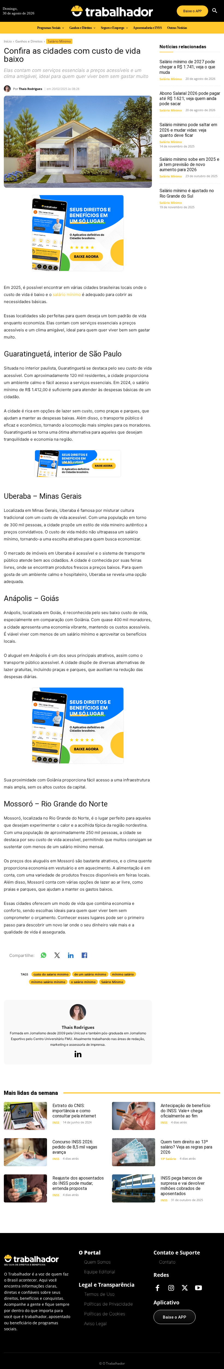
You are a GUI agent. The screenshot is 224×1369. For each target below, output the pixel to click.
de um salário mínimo (90, 974)
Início (8, 41)
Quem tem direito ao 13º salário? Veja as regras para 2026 (186, 1147)
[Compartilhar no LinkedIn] (70, 956)
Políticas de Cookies (104, 1313)
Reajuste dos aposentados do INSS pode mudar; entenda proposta (78, 1183)
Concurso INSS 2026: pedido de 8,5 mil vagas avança (74, 1147)
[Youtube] (198, 1288)
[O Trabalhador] (111, 10)
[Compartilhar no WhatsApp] (43, 956)
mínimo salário (123, 974)
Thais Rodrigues (30, 89)
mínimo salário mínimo (48, 982)
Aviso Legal (95, 1323)
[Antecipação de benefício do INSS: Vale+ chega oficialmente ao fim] (133, 1116)
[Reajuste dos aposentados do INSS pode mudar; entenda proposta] (25, 1188)
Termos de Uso (99, 1294)
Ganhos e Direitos (29, 41)
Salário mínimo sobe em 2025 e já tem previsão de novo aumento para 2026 (189, 164)
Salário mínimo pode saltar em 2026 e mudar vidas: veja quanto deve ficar (188, 130)
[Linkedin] (78, 1054)
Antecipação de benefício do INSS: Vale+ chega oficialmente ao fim (185, 1111)
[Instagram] (171, 1288)
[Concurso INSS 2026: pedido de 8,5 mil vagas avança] (25, 1152)
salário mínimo (67, 294)
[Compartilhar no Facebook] (84, 956)
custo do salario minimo (51, 974)
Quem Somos (97, 1262)
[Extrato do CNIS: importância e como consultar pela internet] (25, 1116)
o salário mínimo (83, 982)
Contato (167, 1262)
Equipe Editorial (99, 1271)
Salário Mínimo (59, 41)
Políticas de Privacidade (108, 1304)
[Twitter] (185, 1288)
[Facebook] (158, 1288)
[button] (214, 10)
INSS (55, 1122)
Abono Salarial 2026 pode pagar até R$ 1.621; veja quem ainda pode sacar (190, 98)
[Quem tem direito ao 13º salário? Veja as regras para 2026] (133, 1152)
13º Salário (168, 1159)
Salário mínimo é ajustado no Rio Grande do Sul (187, 193)
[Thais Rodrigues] (8, 88)
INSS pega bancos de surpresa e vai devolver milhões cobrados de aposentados (183, 1185)
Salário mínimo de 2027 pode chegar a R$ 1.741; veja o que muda (187, 67)
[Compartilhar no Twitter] (57, 956)
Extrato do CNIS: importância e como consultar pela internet (74, 1111)
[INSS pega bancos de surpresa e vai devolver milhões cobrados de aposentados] (133, 1188)
